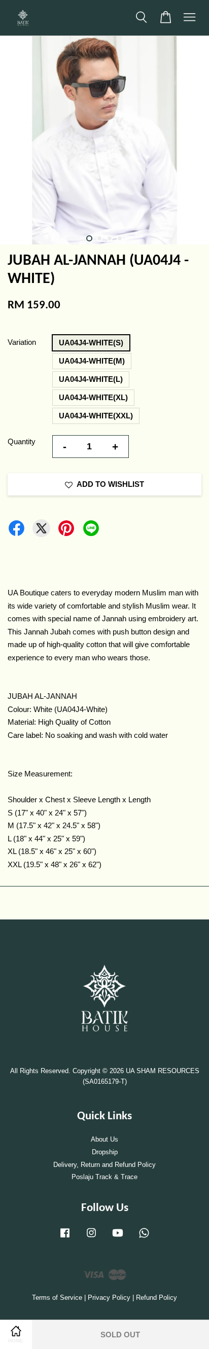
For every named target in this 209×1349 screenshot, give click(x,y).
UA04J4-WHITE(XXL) (96, 415)
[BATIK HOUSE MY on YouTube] (118, 1237)
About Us (104, 1139)
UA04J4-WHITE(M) (92, 361)
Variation (22, 342)
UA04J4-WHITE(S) (91, 342)
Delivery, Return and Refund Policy (104, 1164)
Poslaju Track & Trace (104, 1177)
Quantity (22, 441)
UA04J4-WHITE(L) (91, 379)
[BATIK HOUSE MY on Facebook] (65, 1237)
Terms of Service (57, 1297)
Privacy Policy (109, 1297)
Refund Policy (156, 1297)
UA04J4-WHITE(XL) (93, 397)
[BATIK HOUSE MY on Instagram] (91, 1237)
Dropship (105, 1152)
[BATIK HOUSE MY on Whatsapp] (144, 1237)
